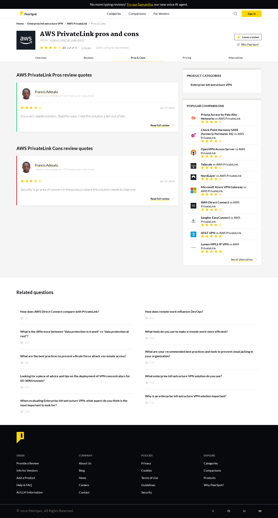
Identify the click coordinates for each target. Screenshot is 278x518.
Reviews (88, 57)
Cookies (146, 470)
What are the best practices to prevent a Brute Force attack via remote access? (73, 356)
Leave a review (250, 37)
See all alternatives (242, 259)
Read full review (160, 125)
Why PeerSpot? (250, 44)
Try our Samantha (140, 4)
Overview (41, 57)
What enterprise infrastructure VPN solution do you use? (183, 376)
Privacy (146, 463)
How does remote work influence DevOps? (174, 311)
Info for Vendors (27, 470)
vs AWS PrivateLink (220, 116)
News (82, 478)
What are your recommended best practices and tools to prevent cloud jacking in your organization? (199, 354)
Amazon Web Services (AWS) (67, 40)
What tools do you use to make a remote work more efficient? (186, 331)
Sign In (252, 13)
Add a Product (25, 478)
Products (210, 478)
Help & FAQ (24, 485)
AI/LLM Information (29, 492)
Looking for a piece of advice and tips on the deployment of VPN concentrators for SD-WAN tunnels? (75, 378)
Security (146, 492)
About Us (85, 463)
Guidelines (148, 485)
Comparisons (212, 470)
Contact (84, 492)
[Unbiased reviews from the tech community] (28, 13)
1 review (86, 47)
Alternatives (235, 57)
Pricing (187, 57)
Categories (211, 463)
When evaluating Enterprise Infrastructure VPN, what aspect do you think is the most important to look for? (73, 403)
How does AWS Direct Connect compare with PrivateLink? (59, 311)
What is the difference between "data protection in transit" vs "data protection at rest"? (74, 334)
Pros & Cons (138, 57)
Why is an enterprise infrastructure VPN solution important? (185, 396)
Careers (84, 485)
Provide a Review (27, 463)
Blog (82, 470)
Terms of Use (149, 478)
